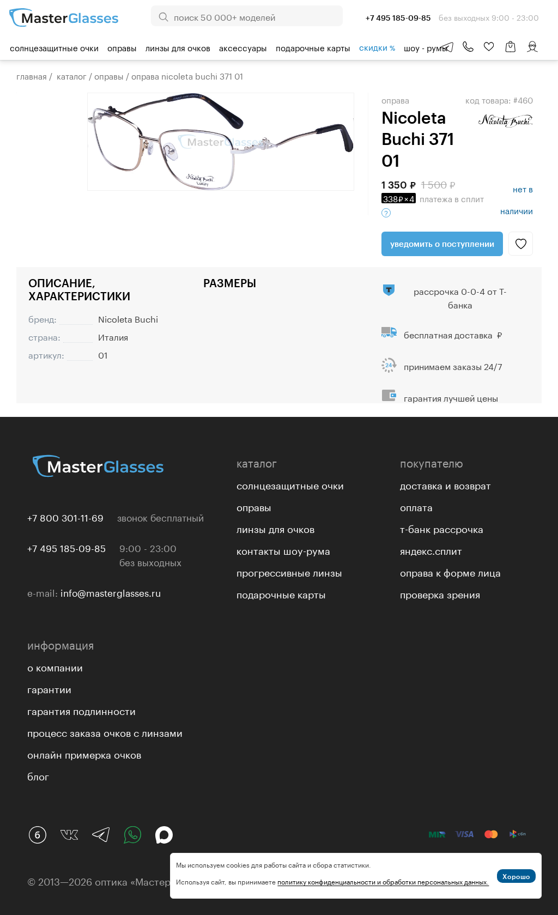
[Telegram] (101, 835)
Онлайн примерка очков (84, 753)
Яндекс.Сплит (431, 549)
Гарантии (49, 687)
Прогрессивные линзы (289, 571)
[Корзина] (510, 52)
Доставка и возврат (445, 484)
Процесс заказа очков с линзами (105, 731)
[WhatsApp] (132, 835)
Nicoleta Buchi (128, 318)
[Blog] (37, 835)
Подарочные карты (313, 46)
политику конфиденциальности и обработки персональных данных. (383, 881)
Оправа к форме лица (450, 571)
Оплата (416, 505)
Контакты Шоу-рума (283, 549)
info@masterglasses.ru (110, 592)
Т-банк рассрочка (441, 527)
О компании (55, 666)
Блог (38, 775)
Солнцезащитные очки (54, 46)
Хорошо (516, 876)
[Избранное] (488, 46)
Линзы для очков (177, 46)
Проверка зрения (440, 593)
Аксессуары (243, 46)
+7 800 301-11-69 (65, 517)
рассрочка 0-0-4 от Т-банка (460, 297)
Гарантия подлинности (81, 709)
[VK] (69, 835)
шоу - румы (426, 46)
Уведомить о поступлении (442, 244)
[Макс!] (164, 835)
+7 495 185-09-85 (66, 547)
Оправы (122, 46)
